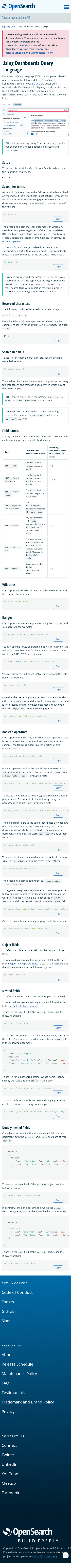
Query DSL (34, 83)
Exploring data (8, 26)
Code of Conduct (17, 1292)
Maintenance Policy (19, 1373)
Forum (8, 1301)
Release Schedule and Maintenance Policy (29, 52)
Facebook (10, 1492)
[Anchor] (12, 162)
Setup (7, 177)
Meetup (9, 1483)
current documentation (18, 45)
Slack (6, 1320)
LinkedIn (10, 1464)
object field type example (23, 963)
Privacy (8, 1411)
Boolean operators (12, 241)
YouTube (10, 1473)
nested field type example (23, 1006)
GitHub (8, 1311)
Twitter (8, 1454)
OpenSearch (19, 6)
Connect (9, 1445)
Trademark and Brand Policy (28, 1402)
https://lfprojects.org (45, 1556)
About (7, 1354)
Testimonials (13, 1392)
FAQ (5, 1383)
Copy (58, 219)
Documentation (14, 17)
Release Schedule (17, 1364)
